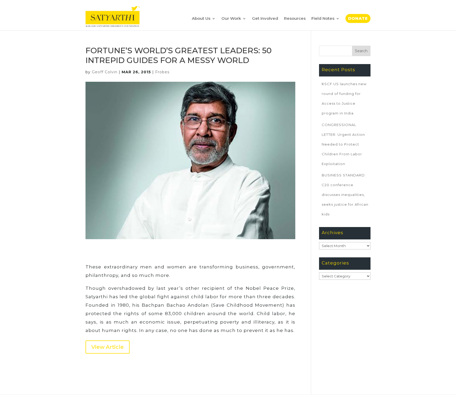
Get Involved (265, 18)
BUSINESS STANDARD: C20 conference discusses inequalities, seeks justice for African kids (345, 194)
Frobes (162, 72)
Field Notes (322, 18)
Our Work (231, 18)
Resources (295, 18)
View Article (107, 347)
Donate (358, 18)
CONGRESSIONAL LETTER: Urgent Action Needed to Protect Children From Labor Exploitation (343, 144)
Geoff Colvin (104, 72)
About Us (201, 18)
